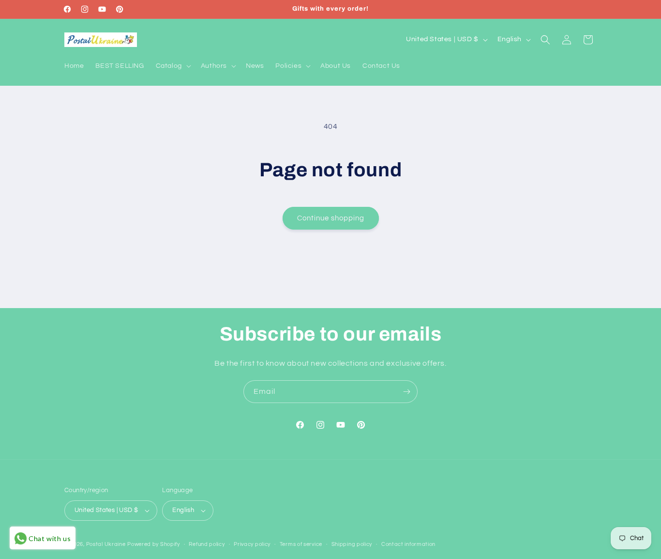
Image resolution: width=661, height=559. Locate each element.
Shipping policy (352, 544)
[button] (172, 66)
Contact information (408, 544)
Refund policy (207, 544)
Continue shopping (330, 218)
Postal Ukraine (106, 544)
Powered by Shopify (153, 544)
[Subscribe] (406, 391)
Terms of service (301, 544)
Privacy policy (252, 544)
